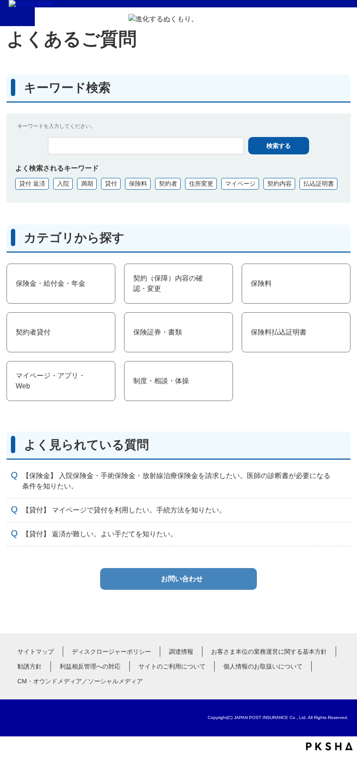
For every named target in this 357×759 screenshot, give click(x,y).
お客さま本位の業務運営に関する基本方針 (269, 651)
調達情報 (181, 651)
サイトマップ (35, 651)
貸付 (111, 183)
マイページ (240, 183)
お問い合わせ (182, 578)
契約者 (168, 183)
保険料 (138, 183)
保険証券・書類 (157, 332)
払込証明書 (318, 183)
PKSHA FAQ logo (329, 746)
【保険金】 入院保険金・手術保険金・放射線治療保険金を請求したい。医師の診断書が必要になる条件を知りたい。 (176, 481)
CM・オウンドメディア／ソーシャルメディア (80, 681)
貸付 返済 (32, 183)
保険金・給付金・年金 (50, 283)
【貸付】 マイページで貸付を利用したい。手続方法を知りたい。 (124, 510)
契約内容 (279, 183)
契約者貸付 (33, 332)
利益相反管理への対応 (90, 666)
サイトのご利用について (171, 666)
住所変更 (201, 183)
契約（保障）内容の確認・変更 (168, 283)
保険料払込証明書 (278, 332)
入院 (63, 183)
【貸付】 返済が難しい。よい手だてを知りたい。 (99, 534)
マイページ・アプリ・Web (50, 381)
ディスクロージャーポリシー (111, 651)
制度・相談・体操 (161, 381)
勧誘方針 (29, 666)
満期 (87, 183)
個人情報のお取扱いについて (263, 666)
